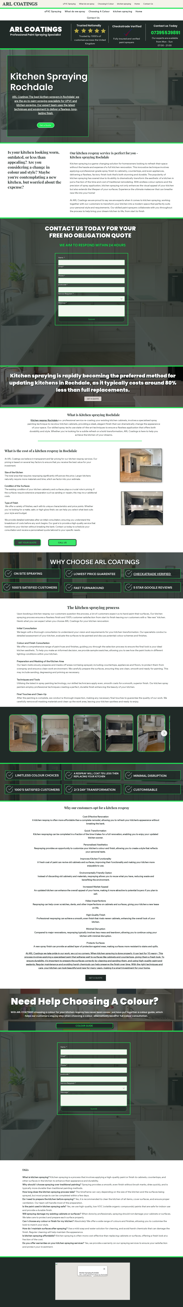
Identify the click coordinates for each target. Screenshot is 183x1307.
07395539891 (165, 33)
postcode (62, 284)
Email (61, 266)
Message (62, 303)
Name (61, 257)
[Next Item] (164, 733)
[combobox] (91, 299)
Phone (61, 276)
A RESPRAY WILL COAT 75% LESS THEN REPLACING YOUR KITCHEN (96, 775)
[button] (27, 542)
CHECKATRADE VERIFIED (152, 574)
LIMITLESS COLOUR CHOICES (37, 775)
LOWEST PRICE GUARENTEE (94, 574)
